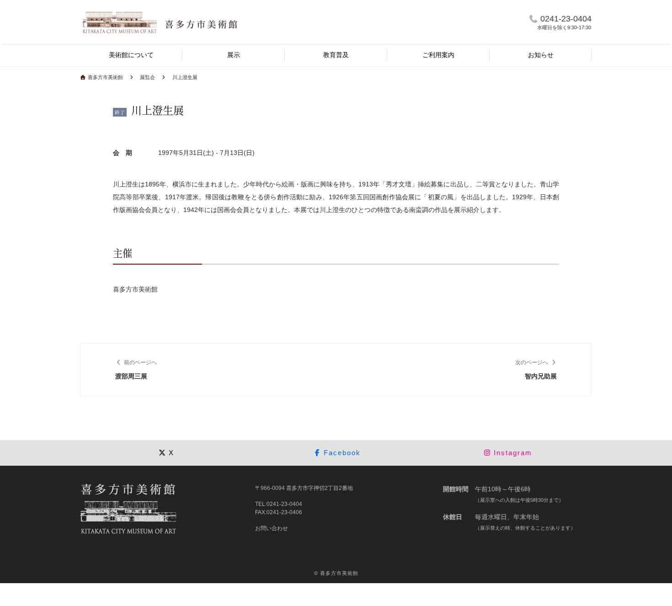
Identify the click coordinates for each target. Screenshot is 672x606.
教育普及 (336, 54)
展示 (233, 54)
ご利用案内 (438, 54)
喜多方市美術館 (339, 573)
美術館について (131, 54)
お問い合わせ (271, 528)
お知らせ (541, 54)
